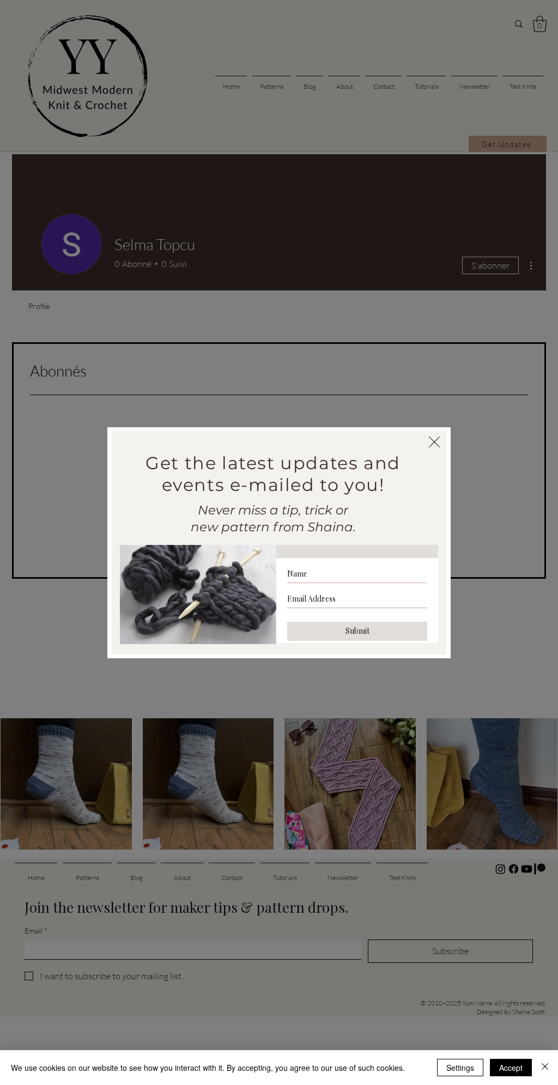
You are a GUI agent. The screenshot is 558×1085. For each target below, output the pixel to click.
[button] (434, 442)
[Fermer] (544, 1067)
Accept (511, 1067)
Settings (460, 1067)
